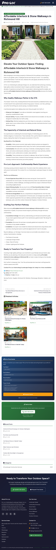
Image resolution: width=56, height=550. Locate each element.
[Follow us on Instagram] (6, 514)
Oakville (3, 541)
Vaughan (4, 534)
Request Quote (29, 394)
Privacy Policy (37, 547)
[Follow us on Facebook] (3, 514)
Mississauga (5, 530)
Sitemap (52, 547)
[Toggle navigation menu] (53, 2)
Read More (7, 322)
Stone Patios (32, 506)
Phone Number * (7, 377)
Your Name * (6, 367)
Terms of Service (45, 547)
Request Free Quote (37, 489)
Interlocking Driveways (34, 504)
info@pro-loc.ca (35, 528)
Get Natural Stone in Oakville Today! (14, 344)
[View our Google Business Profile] (14, 514)
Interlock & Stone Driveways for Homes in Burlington (16, 429)
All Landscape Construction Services (16, 6)
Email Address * (6, 372)
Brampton (4, 532)
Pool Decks (32, 513)
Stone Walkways (33, 511)
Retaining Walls (32, 509)
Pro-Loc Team (26, 22)
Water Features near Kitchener (11, 447)
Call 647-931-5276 (20, 489)
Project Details (6, 383)
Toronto (4, 527)
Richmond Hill (5, 537)
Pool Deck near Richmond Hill (37, 318)
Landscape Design (33, 502)
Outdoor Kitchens (33, 516)
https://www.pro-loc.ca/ (16, 270)
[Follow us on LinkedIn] (10, 514)
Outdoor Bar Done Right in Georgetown (13, 453)
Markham (4, 539)
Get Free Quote (36, 535)
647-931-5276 (29, 412)
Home (4, 6)
